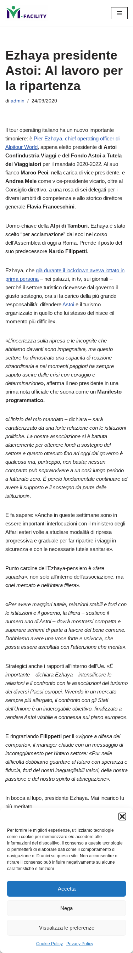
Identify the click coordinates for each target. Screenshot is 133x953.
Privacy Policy (79, 943)
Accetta (67, 889)
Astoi (68, 304)
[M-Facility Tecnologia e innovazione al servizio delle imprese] (26, 13)
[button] (122, 816)
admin (17, 101)
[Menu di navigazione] (119, 13)
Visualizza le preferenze (66, 928)
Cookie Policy (49, 943)
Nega (66, 908)
